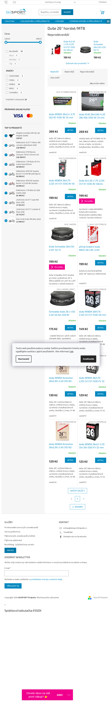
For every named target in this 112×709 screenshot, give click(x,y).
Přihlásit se (13, 586)
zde (71, 351)
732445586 (67, 532)
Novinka (14, 59)
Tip (12, 63)
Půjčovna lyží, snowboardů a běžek (20, 536)
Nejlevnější (69, 71)
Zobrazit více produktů (76, 63)
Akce (13, 55)
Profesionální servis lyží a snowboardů (21, 527)
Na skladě (16, 51)
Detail (70, 130)
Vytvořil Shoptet (100, 597)
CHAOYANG (16, 76)
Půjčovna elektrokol (13, 540)
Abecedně (55, 77)
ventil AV (52, 152)
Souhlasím (88, 359)
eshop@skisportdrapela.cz (75, 528)
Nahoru (79, 506)
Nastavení (23, 359)
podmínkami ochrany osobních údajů (46, 579)
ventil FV (82, 283)
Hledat (67, 12)
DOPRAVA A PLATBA (53, 2)
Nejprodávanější (87, 71)
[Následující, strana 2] (77, 498)
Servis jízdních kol (12, 531)
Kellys (13, 80)
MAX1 (13, 88)
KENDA (14, 84)
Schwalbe (15, 92)
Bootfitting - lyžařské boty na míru (19, 544)
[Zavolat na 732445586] (9, 2)
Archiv (10, 550)
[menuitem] (9, 21)
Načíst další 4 (77, 490)
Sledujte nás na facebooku (74, 536)
